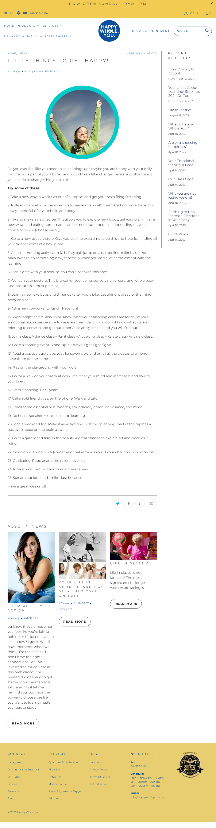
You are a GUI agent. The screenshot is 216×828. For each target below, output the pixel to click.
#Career (64, 603)
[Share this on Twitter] (117, 503)
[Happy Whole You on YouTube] (25, 13)
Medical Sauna (58, 784)
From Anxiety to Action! (181, 71)
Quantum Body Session (63, 762)
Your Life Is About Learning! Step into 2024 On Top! (184, 92)
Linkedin (13, 784)
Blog (10, 798)
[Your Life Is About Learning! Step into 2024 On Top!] (82, 555)
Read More (23, 723)
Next (150, 53)
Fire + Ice (54, 769)
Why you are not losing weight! (182, 195)
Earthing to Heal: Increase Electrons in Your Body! (183, 216)
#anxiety (13, 618)
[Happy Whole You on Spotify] (18, 13)
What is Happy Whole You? (180, 126)
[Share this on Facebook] (129, 503)
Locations (96, 762)
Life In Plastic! (130, 563)
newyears (65, 609)
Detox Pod (55, 776)
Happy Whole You (28, 812)
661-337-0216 (39, 13)
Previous (135, 53)
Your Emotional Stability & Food (181, 163)
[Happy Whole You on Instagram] (5, 13)
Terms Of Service (100, 776)
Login (193, 13)
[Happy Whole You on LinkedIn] (11, 13)
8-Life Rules (178, 234)
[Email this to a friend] (151, 503)
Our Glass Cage (181, 179)
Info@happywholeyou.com (147, 797)
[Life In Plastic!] (133, 546)
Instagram (14, 762)
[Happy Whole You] (109, 31)
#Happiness (32, 71)
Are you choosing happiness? (182, 145)
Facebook (14, 791)
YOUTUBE (14, 776)
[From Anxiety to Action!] (31, 567)
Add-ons (54, 798)
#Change (14, 71)
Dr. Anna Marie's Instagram (25, 769)
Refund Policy (98, 784)
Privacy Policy (98, 769)
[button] (28, 25)
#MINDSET (52, 71)
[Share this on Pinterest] (140, 503)
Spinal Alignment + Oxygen (65, 791)
